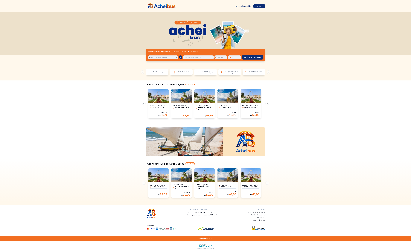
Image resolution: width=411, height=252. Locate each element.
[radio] (174, 51)
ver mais (190, 84)
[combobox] (163, 57)
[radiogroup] (186, 52)
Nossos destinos (259, 220)
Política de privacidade (256, 212)
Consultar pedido (244, 6)
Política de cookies (258, 215)
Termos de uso (259, 217)
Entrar (259, 6)
